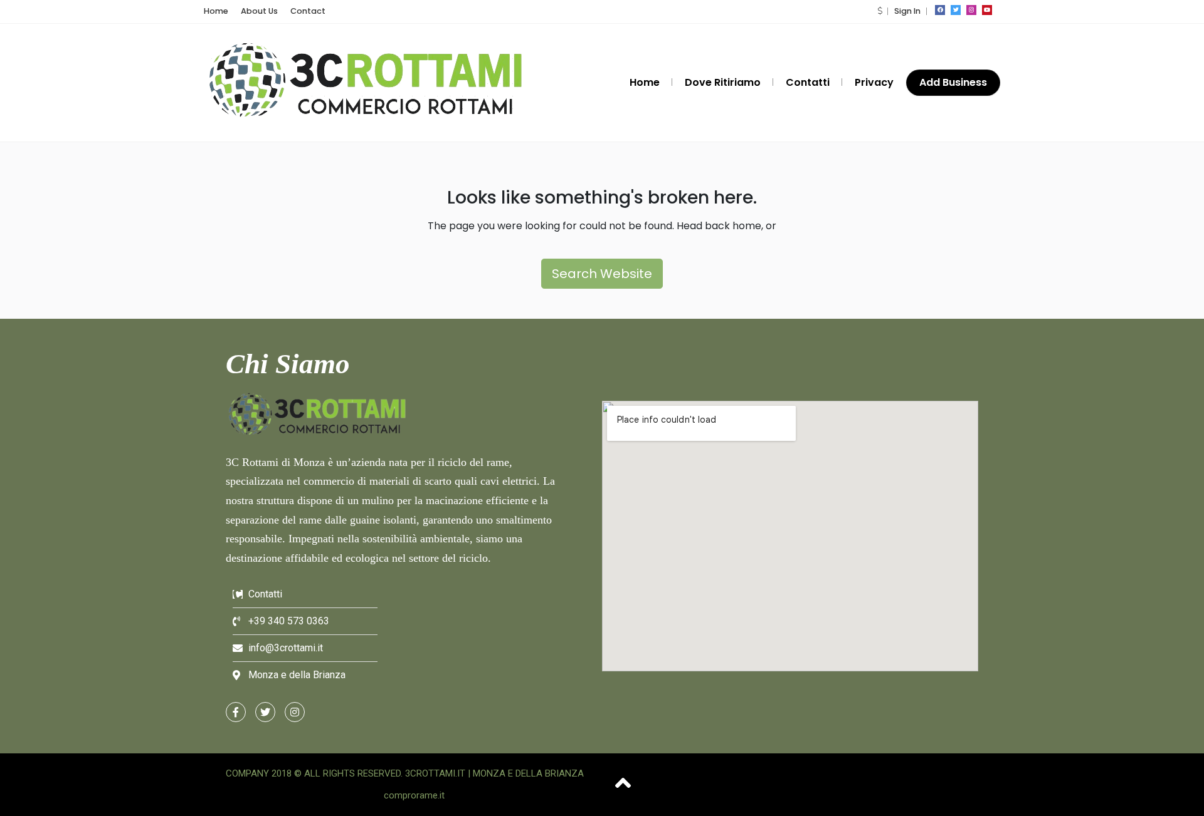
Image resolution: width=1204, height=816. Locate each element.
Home (216, 11)
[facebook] (940, 10)
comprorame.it (414, 795)
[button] (880, 11)
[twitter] (956, 10)
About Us (259, 11)
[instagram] (971, 10)
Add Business (953, 82)
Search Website (602, 273)
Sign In (907, 11)
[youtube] (987, 10)
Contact (307, 11)
